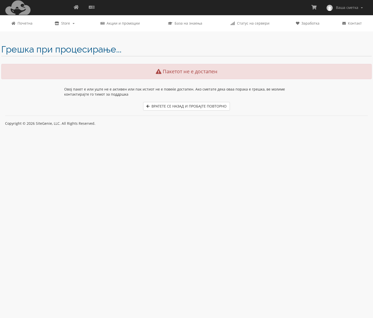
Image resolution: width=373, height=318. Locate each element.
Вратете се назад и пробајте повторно (188, 106)
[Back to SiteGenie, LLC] (76, 7)
